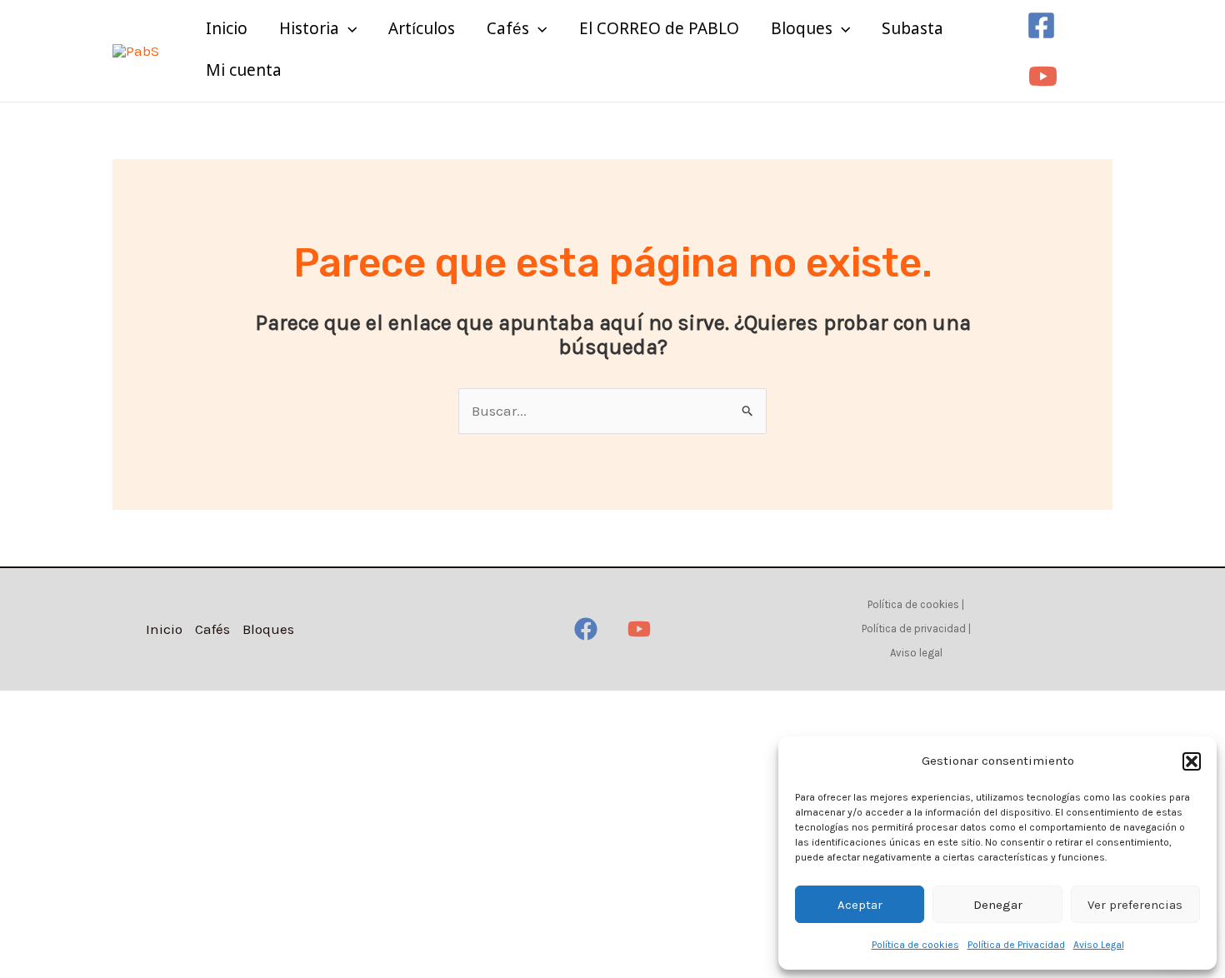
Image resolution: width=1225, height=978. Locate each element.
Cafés (508, 29)
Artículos (421, 29)
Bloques (801, 29)
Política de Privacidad (1016, 945)
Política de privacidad (914, 628)
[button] (1191, 761)
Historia (309, 29)
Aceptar (860, 904)
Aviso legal (916, 652)
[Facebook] (1041, 25)
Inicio (227, 29)
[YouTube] (1043, 76)
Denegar (997, 904)
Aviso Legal (1098, 945)
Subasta (912, 29)
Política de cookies (915, 945)
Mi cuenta (244, 71)
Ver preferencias (1135, 904)
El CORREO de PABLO (659, 29)
